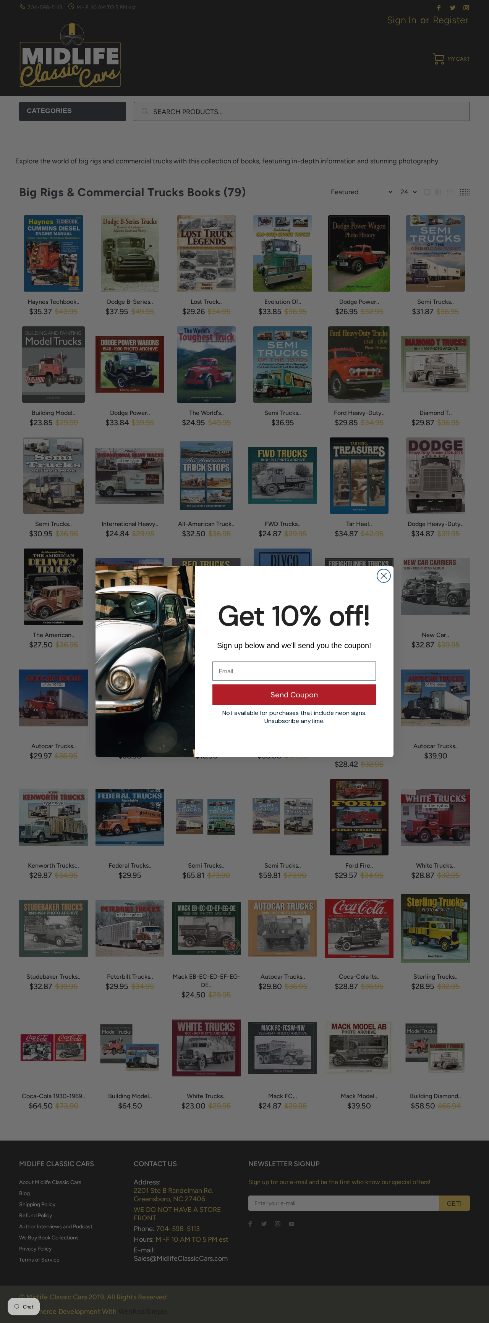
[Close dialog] (383, 575)
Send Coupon (294, 695)
